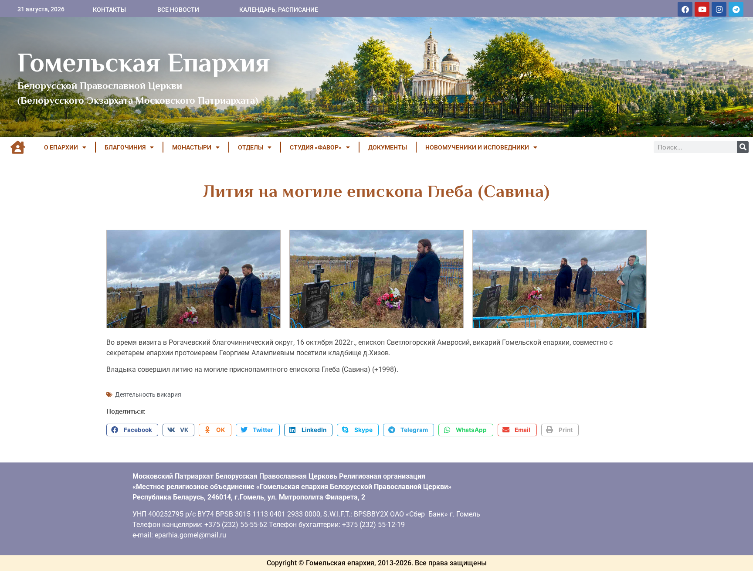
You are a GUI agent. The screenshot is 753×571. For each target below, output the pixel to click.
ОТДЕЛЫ (250, 147)
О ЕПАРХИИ (61, 147)
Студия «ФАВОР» (316, 147)
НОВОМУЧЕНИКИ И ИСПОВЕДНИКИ (477, 147)
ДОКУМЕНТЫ (387, 147)
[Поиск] (743, 147)
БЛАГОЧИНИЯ (125, 147)
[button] (132, 430)
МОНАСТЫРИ (191, 147)
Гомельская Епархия (143, 62)
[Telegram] (736, 9)
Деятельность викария (148, 394)
